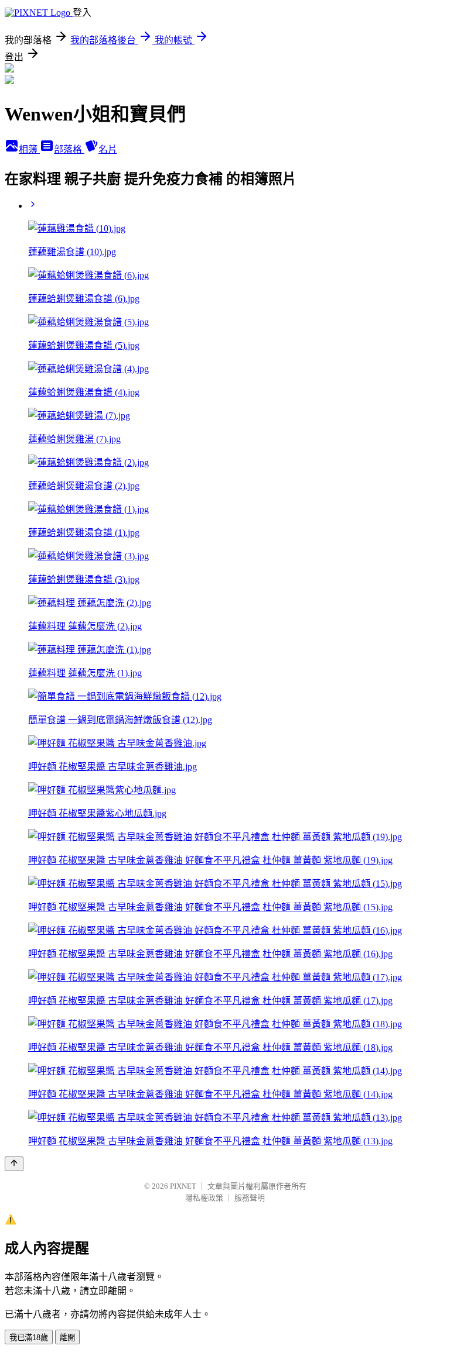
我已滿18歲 (28, 1337)
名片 (107, 149)
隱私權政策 (204, 1197)
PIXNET (183, 1186)
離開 (67, 1337)
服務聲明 (249, 1197)
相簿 (29, 149)
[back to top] (14, 1164)
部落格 (69, 149)
